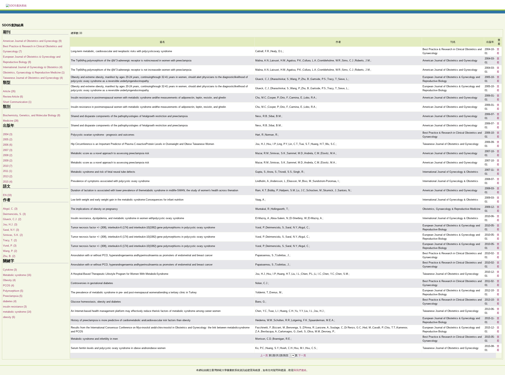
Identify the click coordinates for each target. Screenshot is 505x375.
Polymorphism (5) (13, 290)
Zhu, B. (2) (9, 256)
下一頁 (302, 355)
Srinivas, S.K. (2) (13, 234)
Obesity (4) (9, 280)
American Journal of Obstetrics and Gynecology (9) (32, 40)
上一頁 (264, 355)
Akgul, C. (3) (10, 208)
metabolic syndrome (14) (17, 311)
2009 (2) (7, 160)
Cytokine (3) (10, 269)
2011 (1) (7, 171)
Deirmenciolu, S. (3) (14, 214)
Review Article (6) (13, 96)
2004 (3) (7, 134)
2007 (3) (7, 150)
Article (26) (9, 91)
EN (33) (7, 195)
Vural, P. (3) (9, 245)
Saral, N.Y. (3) (11, 229)
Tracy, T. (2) (10, 240)
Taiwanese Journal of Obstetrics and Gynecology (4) (33, 77)
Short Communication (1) (17, 101)
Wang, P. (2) (10, 250)
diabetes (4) (9, 301)
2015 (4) (7, 181)
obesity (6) (9, 317)
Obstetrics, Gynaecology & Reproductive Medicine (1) (34, 72)
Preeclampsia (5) (12, 295)
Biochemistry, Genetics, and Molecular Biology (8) (31, 115)
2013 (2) (7, 176)
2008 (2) (7, 155)
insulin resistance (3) (15, 306)
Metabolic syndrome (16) (17, 275)
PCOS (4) (8, 285)
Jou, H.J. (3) (10, 224)
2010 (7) (7, 165)
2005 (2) (7, 139)
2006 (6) (7, 144)
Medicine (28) (10, 120)
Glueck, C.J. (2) (12, 219)
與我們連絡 (300, 370)
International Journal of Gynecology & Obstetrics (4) (32, 67)
